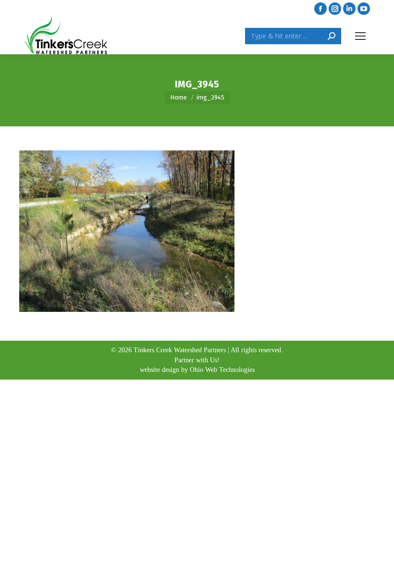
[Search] (331, 36)
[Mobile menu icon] (360, 36)
